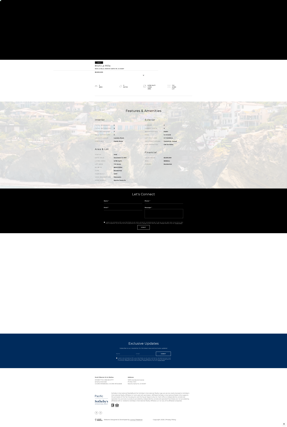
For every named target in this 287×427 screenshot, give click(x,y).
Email (106, 207)
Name (106, 201)
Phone (147, 201)
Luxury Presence (136, 419)
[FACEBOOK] (96, 412)
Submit (143, 227)
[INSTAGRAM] (100, 412)
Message (148, 207)
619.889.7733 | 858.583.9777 (104, 380)
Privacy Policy (178, 223)
